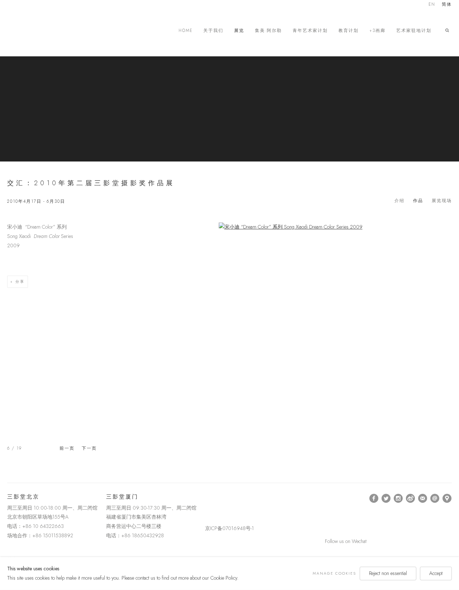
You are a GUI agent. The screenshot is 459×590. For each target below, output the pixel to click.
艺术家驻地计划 (413, 31)
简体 (447, 5)
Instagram (398, 498)
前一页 (67, 448)
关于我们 (213, 31)
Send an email (435, 498)
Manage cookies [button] (334, 573)
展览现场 (442, 200)
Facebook (374, 498)
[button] (448, 30)
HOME (186, 31)
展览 (239, 31)
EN (432, 5)
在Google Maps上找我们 (447, 498)
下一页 (89, 448)
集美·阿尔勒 (268, 31)
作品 (418, 200)
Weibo (410, 498)
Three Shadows (57, 30)
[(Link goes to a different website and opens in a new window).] (206, 498)
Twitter (386, 498)
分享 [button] (20, 281)
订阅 (422, 498)
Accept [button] (436, 573)
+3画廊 (377, 31)
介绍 (399, 200)
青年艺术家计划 (310, 31)
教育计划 (349, 31)
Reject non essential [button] (388, 573)
